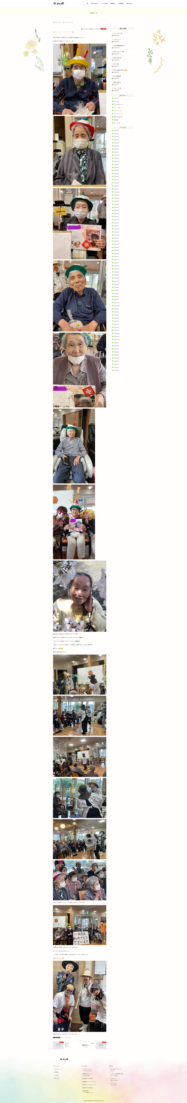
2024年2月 (116, 222)
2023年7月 (116, 244)
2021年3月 (116, 324)
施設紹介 (111, 1066)
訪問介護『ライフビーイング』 (89, 1084)
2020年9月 (116, 342)
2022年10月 (117, 272)
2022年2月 (116, 296)
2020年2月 (116, 364)
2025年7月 (116, 170)
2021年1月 (116, 330)
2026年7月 (116, 133)
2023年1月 (116, 262)
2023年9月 (116, 238)
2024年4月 (116, 216)
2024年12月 (117, 192)
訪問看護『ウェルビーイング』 (89, 1081)
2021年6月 (116, 315)
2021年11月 (116, 302)
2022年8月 (116, 278)
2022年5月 (116, 287)
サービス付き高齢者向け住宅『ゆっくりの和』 (116, 1074)
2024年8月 (116, 204)
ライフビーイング (118, 113)
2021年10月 (117, 305)
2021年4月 (116, 321)
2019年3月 (116, 370)
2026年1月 (116, 152)
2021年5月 (116, 318)
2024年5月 (116, 213)
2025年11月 (116, 158)
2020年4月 (116, 358)
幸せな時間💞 (116, 76)
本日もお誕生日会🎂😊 (119, 70)
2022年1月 (116, 299)
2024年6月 (116, 210)
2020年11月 (116, 336)
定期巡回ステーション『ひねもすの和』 (87, 1074)
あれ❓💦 (115, 64)
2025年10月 (117, 161)
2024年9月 (116, 201)
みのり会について (58, 1069)
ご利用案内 (56, 1072)
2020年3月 (116, 361)
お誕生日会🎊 (116, 58)
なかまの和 (116, 101)
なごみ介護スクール (118, 104)
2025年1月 (116, 189)
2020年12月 (117, 333)
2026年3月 (116, 146)
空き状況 (56, 1075)
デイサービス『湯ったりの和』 (114, 1079)
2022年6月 (116, 284)
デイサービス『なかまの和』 (113, 1084)
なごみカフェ (116, 39)
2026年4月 (116, 142)
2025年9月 (116, 164)
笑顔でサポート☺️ (118, 52)
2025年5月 (116, 176)
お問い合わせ (56, 1078)
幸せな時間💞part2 (118, 45)
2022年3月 (116, 293)
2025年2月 (116, 186)
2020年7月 (116, 348)
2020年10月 (117, 339)
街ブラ (66, 1045)
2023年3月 (116, 256)
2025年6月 (116, 173)
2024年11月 (116, 195)
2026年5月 (116, 139)
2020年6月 (116, 352)
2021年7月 (116, 312)
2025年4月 (116, 179)
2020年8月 (116, 345)
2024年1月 (116, 225)
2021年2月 (116, 327)
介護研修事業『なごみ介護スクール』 (88, 1091)
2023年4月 (116, 253)
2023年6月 (116, 247)
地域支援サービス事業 (87, 1078)
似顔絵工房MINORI (118, 116)
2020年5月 (116, 355)
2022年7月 (116, 281)
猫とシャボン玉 (117, 33)
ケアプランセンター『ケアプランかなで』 (87, 1069)
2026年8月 (116, 130)
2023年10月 (117, 235)
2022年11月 (116, 269)
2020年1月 (116, 367)
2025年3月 (116, 182)
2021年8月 (116, 308)
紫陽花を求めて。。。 (87, 1045)
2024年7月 (116, 207)
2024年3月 (116, 219)
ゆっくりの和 (117, 107)
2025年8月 (116, 167)
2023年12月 (117, 229)
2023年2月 (116, 259)
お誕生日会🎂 (116, 82)
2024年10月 (117, 198)
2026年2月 (116, 149)
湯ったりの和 (68, 1037)
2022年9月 (116, 275)
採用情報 (116, 120)
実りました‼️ (116, 88)
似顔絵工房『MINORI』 (87, 1087)
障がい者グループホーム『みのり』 (115, 1069)
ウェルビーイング (118, 110)
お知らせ (103, 28)
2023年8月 (116, 241)
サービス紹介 (84, 1066)
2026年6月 (116, 136)
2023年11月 (116, 232)
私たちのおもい (57, 1066)
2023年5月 (116, 250)
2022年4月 (116, 290)
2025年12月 (117, 155)
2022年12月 (117, 265)
